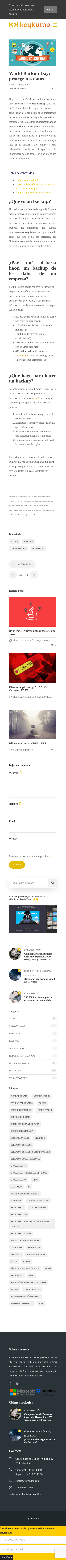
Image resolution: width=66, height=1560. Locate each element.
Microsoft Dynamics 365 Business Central (30, 1224)
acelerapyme (41, 1096)
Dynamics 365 (18, 1166)
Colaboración (32, 950)
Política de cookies (31, 1494)
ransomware (21, 355)
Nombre (13, 803)
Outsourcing (16, 1048)
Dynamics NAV (18, 1180)
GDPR (35, 1180)
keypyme (16, 1201)
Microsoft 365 (38, 1207)
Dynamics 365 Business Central (29, 1173)
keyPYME (14, 1041)
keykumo (14, 1033)
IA (29, 1187)
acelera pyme (19, 1096)
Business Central (21, 1110)
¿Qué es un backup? (28, 180)
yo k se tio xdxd (18, 1078)
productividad (36, 1254)
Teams (14, 1289)
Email (12, 821)
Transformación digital (25, 1296)
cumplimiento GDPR (22, 1131)
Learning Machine (38, 1201)
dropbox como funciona (25, 1159)
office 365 (34, 1247)
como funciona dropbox (25, 1124)
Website (13, 838)
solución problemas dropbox (28, 1282)
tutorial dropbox (22, 1303)
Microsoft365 (19, 1214)
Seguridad (22, 89)
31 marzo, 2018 (22, 85)
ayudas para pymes (22, 1103)
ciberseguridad (20, 1117)
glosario (16, 1187)
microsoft (17, 1207)
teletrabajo (32, 1289)
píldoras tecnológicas (25, 1268)
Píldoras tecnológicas (26, 640)
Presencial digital (19, 1063)
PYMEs (26, 1261)
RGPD (48, 1268)
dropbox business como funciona (30, 1152)
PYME (14, 1261)
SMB (31, 1275)
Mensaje (14, 773)
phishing (16, 1254)
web (41, 1303)
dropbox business (21, 1145)
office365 (16, 1247)
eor (12, 85)
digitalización (20, 1138)
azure (14, 541)
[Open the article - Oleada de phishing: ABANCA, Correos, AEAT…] (21, 668)
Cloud (12, 89)
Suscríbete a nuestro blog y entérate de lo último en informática (27, 1530)
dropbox (40, 1138)
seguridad (38, 548)
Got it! (50, 9)
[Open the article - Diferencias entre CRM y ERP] (21, 724)
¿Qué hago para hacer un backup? (35, 192)
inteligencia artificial (25, 1194)
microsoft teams (21, 1233)
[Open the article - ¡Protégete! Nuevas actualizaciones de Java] (21, 612)
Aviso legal (14, 1494)
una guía (35, 398)
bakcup (28, 541)
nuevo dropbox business (25, 1240)
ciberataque (18, 548)
